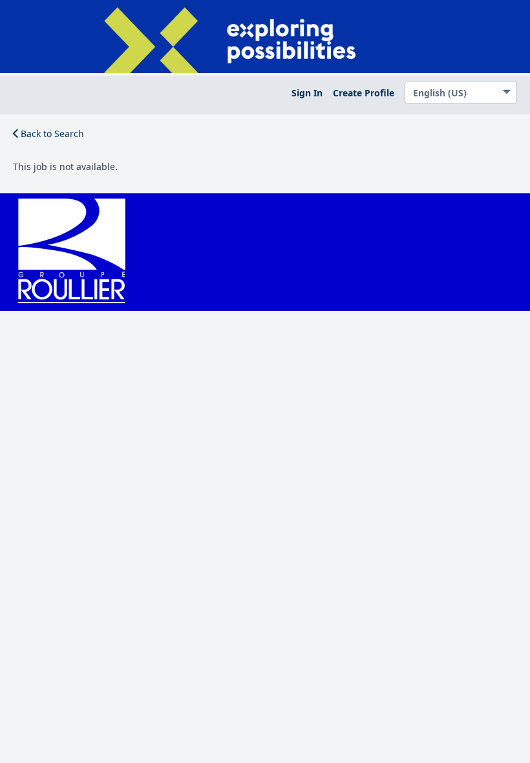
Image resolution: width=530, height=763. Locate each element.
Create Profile (363, 93)
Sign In (307, 93)
